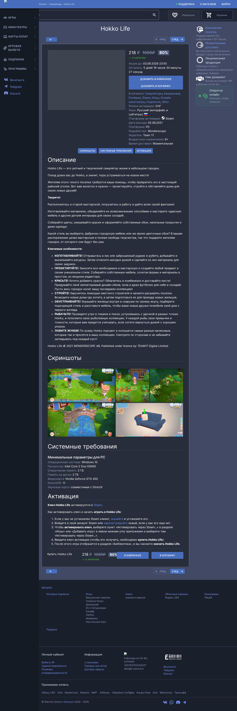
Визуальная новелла (98, 597)
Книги (128, 594)
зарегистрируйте (116, 523)
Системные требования (116, 150)
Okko (165, 102)
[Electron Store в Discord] (178, 703)
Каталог (47, 587)
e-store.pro (67, 701)
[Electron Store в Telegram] (184, 703)
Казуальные (172, 93)
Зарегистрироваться (54, 665)
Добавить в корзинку (156, 85)
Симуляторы (55, 4)
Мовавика (92, 618)
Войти (226, 4)
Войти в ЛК (48, 662)
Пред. (163, 39)
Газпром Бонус (95, 600)
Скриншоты (87, 150)
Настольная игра (96, 621)
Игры (155, 97)
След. (175, 39)
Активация (144, 150)
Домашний (92, 604)
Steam (146, 97)
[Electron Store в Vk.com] (165, 703)
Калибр (90, 611)
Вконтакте (170, 666)
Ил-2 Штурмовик (96, 607)
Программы (211, 594)
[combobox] (90, 15)
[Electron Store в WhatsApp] (171, 703)
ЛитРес (90, 614)
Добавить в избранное (155, 79)
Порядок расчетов (95, 665)
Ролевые (135, 97)
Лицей (208, 597)
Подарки (51, 629)
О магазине (208, 4)
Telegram (169, 670)
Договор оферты (94, 669)
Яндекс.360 (172, 597)
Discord (168, 673)
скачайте (117, 519)
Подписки (153, 102)
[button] (86, 80)
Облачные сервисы (176, 594)
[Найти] (154, 15)
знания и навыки (135, 597)
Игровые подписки (57, 594)
